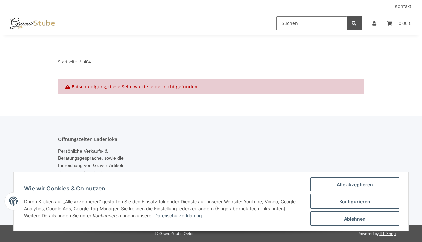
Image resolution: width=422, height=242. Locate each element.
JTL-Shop (388, 233)
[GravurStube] (32, 23)
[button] (374, 23)
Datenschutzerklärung (178, 215)
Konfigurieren (354, 201)
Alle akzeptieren (355, 184)
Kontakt (403, 6)
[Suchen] (354, 23)
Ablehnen (355, 219)
